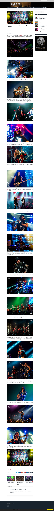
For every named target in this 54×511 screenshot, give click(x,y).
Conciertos (23, 7)
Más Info (19, 509)
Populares (40, 14)
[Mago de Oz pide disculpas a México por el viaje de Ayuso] (11, 479)
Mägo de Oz (20, 35)
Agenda (34, 7)
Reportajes (44, 7)
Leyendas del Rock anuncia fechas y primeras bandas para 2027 (43, 26)
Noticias (9, 7)
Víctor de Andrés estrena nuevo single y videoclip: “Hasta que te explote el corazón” (20, 483)
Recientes (36, 14)
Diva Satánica (19, 101)
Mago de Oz (9, 469)
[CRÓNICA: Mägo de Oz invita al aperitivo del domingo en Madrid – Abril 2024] (20, 17)
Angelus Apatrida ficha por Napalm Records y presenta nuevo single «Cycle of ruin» (43, 18)
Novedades (32, 28)
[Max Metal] (15, 4)
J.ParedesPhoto (12, 467)
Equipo (8, 506)
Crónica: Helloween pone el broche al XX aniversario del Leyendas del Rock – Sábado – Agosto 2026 (42, 30)
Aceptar (50, 509)
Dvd (26, 7)
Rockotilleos (39, 7)
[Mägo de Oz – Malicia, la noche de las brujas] (29, 479)
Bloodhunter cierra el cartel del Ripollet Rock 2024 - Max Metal (19, 489)
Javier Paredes (9, 28)
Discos (13, 7)
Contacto (8, 505)
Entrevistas (17, 7)
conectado (13, 497)
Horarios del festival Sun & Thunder (42, 22)
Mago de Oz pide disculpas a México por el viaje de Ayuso (11, 482)
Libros (30, 7)
